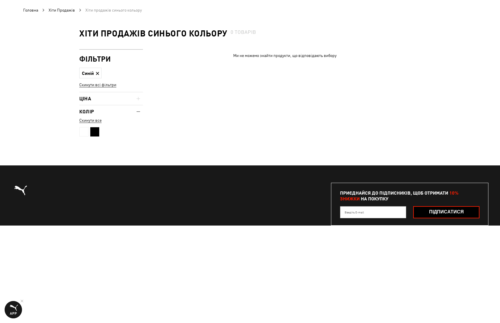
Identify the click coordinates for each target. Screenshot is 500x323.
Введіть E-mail (354, 212)
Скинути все (90, 120)
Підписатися (446, 211)
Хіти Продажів (62, 10)
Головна (30, 10)
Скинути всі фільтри (97, 84)
